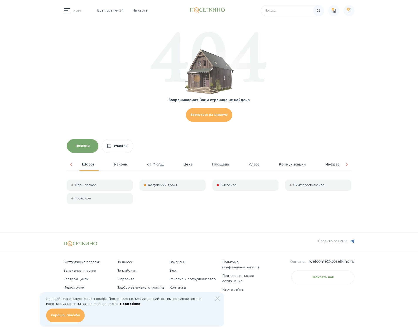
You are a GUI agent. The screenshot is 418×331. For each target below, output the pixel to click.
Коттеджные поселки (82, 262)
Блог (173, 270)
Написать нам (323, 277)
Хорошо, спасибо (65, 315)
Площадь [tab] (220, 164)
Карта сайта (233, 289)
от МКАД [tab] (155, 164)
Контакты (177, 287)
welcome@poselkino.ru (331, 261)
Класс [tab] (254, 164)
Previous (71, 164)
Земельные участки (80, 270)
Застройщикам (76, 279)
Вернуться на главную (209, 115)
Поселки (83, 146)
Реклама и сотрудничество (192, 279)
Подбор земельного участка (140, 287)
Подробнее (130, 304)
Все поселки (110, 10)
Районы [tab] (121, 164)
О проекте (125, 279)
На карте (140, 10)
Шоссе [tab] (88, 164)
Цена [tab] (187, 164)
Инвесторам (74, 287)
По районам (126, 270)
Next (346, 164)
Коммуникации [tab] (292, 164)
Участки (120, 146)
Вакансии (177, 262)
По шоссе (124, 262)
